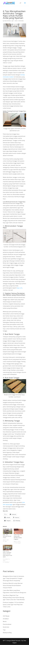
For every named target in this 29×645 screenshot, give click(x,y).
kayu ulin (19, 288)
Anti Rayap (6, 616)
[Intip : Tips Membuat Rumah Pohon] (7, 531)
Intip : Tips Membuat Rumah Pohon (7, 536)
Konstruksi (21, 20)
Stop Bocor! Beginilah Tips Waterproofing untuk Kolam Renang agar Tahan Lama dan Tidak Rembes (14, 597)
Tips (4, 630)
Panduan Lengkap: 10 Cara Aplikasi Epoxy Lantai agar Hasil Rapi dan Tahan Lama (13, 605)
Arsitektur (6, 619)
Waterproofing (7, 632)
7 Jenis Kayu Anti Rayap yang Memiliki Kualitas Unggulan (18, 537)
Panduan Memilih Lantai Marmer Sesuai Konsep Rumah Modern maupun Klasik (13, 585)
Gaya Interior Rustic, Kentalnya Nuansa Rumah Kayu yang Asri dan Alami (7, 554)
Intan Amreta (7, 20)
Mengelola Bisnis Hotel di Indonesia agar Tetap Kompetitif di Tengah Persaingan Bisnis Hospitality (13, 578)
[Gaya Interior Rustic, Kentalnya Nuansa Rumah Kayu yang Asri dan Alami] (7, 547)
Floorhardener (7, 624)
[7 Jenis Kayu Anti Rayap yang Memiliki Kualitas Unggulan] (18, 531)
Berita (4, 621)
